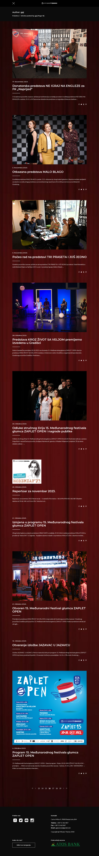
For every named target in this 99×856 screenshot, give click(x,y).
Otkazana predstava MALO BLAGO (38, 172)
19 (60, 788)
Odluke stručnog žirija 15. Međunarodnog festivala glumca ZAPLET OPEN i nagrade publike (49, 429)
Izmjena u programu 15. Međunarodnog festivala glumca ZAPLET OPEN (48, 523)
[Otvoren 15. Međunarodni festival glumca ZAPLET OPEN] (49, 576)
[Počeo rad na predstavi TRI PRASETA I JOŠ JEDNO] (49, 224)
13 (39, 788)
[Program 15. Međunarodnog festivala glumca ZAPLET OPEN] (49, 708)
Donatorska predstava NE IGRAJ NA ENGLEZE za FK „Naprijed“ (48, 87)
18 (57, 788)
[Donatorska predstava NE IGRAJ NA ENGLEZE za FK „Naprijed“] (49, 53)
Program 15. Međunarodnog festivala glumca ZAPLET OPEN (45, 754)
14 (42, 788)
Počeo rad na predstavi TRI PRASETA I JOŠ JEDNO (49, 257)
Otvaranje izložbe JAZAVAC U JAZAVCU (41, 645)
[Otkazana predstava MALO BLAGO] (49, 139)
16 (49, 788)
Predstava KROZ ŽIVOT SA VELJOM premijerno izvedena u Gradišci (47, 341)
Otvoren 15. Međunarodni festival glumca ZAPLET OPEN (49, 609)
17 (53, 788)
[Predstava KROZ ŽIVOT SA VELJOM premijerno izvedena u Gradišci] (49, 307)
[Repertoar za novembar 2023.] (26, 472)
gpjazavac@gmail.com (63, 828)
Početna (15, 16)
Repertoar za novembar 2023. (33, 491)
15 (46, 788)
